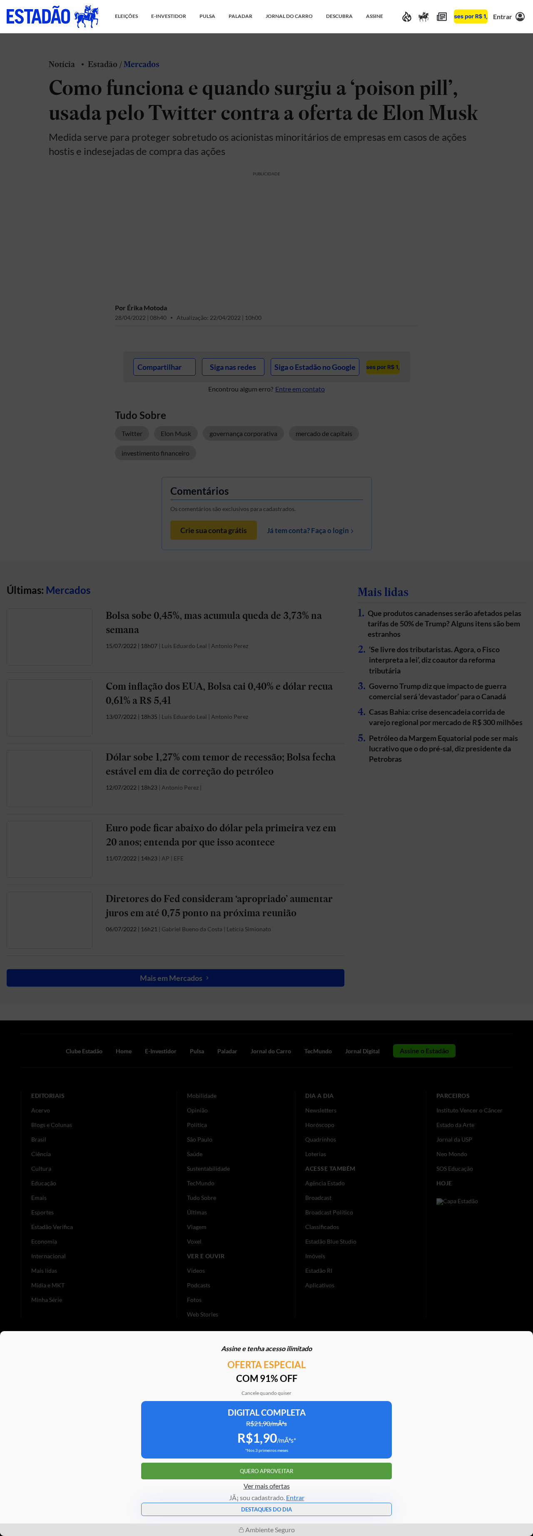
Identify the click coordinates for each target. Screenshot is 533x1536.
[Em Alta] (406, 16)
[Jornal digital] (441, 16)
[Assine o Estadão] (470, 16)
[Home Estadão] (52, 16)
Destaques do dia (266, 1509)
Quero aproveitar (266, 1471)
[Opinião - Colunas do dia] (423, 16)
